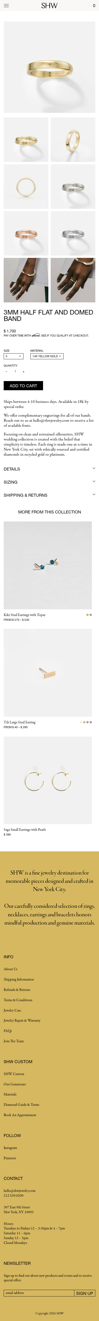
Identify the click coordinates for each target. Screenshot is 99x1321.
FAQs (8, 1031)
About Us (10, 969)
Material (37, 350)
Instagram (10, 1148)
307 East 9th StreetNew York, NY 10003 (19, 1210)
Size (6, 350)
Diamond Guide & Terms (21, 1104)
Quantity (10, 365)
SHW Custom (14, 1074)
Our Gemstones (15, 1084)
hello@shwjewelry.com (19, 1190)
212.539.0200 (13, 1195)
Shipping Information (19, 979)
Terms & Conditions (18, 1000)
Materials (10, 1094)
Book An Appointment (20, 1115)
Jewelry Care (12, 1010)
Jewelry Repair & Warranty (22, 1020)
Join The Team (14, 1041)
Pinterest (10, 1158)
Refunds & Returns (17, 989)
